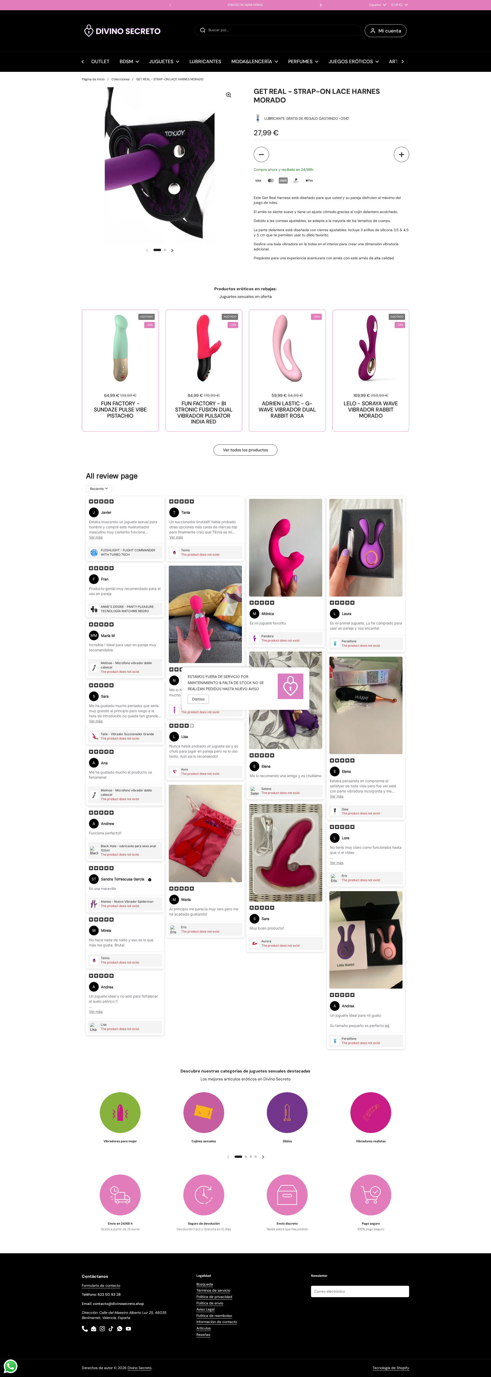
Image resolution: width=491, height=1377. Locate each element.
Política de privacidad (214, 1296)
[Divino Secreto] (123, 30)
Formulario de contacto (101, 1285)
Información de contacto (216, 1321)
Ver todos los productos (245, 450)
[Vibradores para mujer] (120, 1112)
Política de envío (209, 1303)
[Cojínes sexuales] (203, 1112)
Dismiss (198, 699)
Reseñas (203, 1334)
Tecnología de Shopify (391, 1367)
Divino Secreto (139, 1367)
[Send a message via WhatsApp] (11, 1366)
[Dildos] (287, 1112)
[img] (101, 502)
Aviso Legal (205, 1309)
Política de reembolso (214, 1315)
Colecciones (120, 79)
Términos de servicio (213, 1290)
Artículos (203, 1328)
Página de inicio (93, 79)
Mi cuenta (389, 31)
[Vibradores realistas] (370, 1112)
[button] (261, 154)
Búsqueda (204, 1284)
